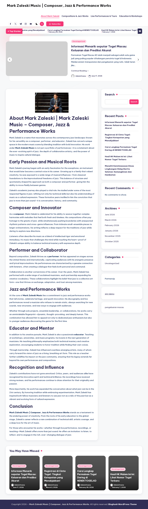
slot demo (109, 294)
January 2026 (111, 230)
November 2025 (112, 236)
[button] (54, 23)
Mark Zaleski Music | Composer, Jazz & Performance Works (59, 5)
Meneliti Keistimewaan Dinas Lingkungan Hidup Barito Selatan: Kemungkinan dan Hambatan (119, 170)
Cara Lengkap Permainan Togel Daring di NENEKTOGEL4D (62, 30)
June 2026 (110, 214)
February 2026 (112, 225)
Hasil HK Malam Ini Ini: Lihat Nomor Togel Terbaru (111, 30)
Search (110, 94)
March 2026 (110, 220)
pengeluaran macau (114, 307)
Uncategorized (78, 41)
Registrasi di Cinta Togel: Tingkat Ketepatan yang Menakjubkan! (117, 137)
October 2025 (112, 241)
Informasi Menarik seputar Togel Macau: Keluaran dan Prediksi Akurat (121, 125)
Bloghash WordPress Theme (122, 504)
